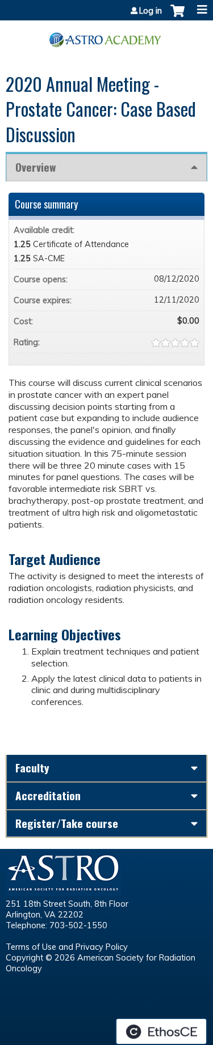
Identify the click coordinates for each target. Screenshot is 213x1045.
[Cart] (177, 16)
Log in (150, 11)
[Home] (106, 35)
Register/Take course (66, 823)
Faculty (32, 767)
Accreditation (48, 795)
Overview (35, 167)
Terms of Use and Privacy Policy (67, 947)
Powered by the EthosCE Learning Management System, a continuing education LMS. (161, 1031)
